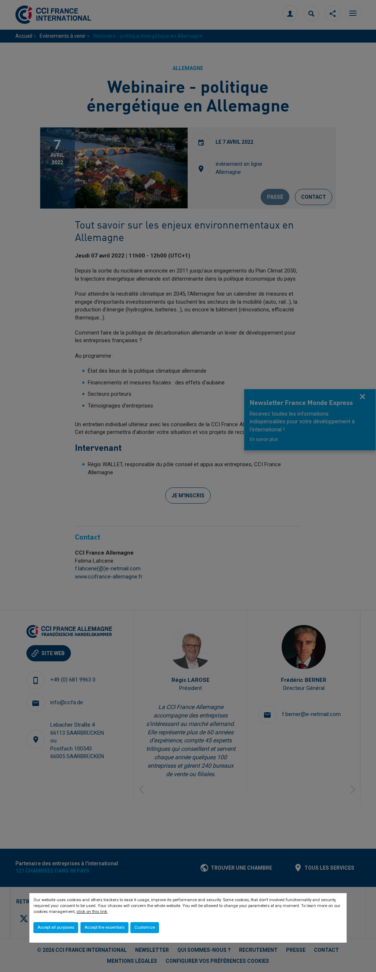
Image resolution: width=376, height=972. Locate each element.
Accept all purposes (55, 927)
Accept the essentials (104, 927)
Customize (144, 927)
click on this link (91, 911)
